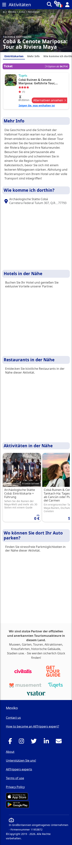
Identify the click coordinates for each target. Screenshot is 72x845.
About (10, 752)
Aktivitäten (34, 12)
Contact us (13, 718)
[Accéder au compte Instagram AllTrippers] (22, 742)
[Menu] (4, 5)
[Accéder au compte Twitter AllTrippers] (35, 742)
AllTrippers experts (19, 769)
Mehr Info (33, 56)
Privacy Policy (15, 787)
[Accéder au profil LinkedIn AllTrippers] (47, 742)
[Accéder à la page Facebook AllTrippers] (11, 742)
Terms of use (15, 778)
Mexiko (12, 12)
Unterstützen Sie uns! (21, 760)
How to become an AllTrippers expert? (32, 726)
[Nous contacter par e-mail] (60, 742)
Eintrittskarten (13, 56)
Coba (22, 12)
